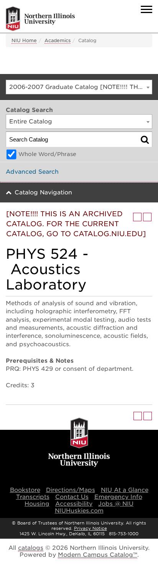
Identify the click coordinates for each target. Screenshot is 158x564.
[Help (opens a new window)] (147, 217)
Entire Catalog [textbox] (30, 121)
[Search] (144, 139)
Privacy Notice (90, 528)
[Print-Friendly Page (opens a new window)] (137, 217)
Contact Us (72, 496)
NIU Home (24, 40)
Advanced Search (32, 171)
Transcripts (32, 496)
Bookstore (25, 490)
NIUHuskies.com (79, 510)
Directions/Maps (70, 490)
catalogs (30, 547)
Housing (37, 503)
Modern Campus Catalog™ (97, 554)
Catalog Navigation (43, 192)
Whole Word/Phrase (47, 154)
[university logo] (79, 442)
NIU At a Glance (124, 490)
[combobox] (79, 87)
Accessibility (73, 503)
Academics (57, 40)
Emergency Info (118, 496)
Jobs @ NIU (115, 503)
